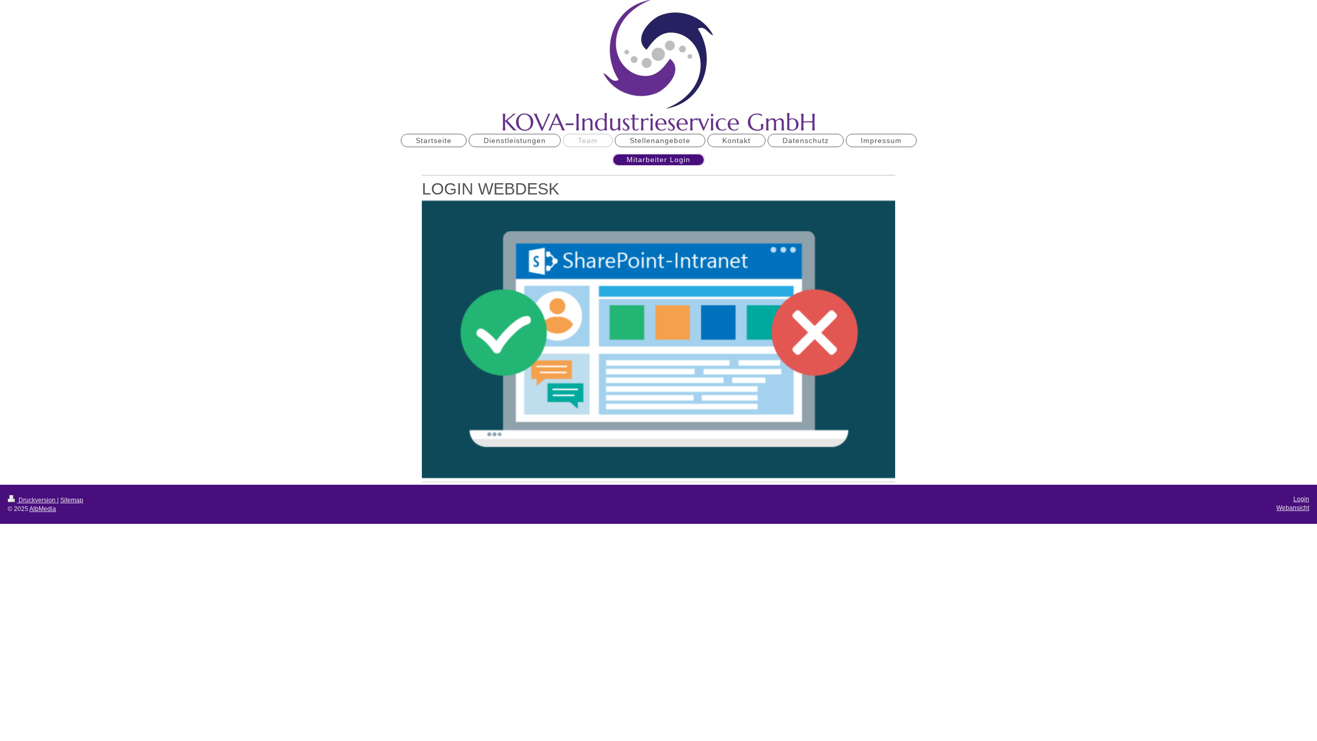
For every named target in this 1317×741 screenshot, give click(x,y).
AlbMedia (42, 509)
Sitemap (71, 500)
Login (1301, 499)
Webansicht (1292, 507)
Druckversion (37, 500)
